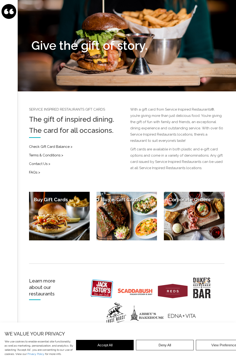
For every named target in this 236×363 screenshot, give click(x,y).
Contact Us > (39, 164)
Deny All (165, 345)
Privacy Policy (35, 354)
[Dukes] (204, 297)
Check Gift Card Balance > (50, 147)
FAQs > (34, 172)
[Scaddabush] (137, 297)
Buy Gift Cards (51, 199)
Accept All (104, 345)
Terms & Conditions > (46, 155)
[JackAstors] (104, 297)
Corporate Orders (189, 199)
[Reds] (175, 297)
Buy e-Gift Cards (121, 199)
